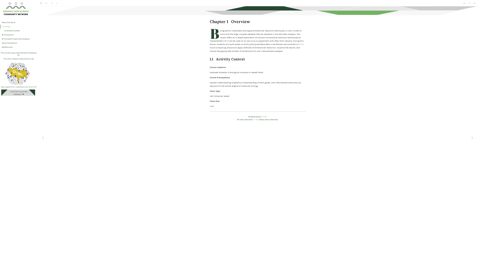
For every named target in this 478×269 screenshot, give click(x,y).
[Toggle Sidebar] (41, 3)
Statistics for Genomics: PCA (260, 3)
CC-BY (256, 119)
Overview (6, 27)
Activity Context (12, 31)
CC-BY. (264, 117)
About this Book (8, 22)
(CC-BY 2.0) (32, 87)
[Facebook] (469, 3)
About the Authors (9, 43)
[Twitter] (464, 3)
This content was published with (14, 53)
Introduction (8, 35)
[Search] (46, 3)
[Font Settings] (52, 3)
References (7, 47)
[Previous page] (43, 137)
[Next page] (472, 137)
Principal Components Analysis (16, 39)
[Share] (474, 3)
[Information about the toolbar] (57, 3)
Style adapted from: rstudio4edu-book (14, 87)
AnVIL (301, 44)
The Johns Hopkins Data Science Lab (18, 59)
